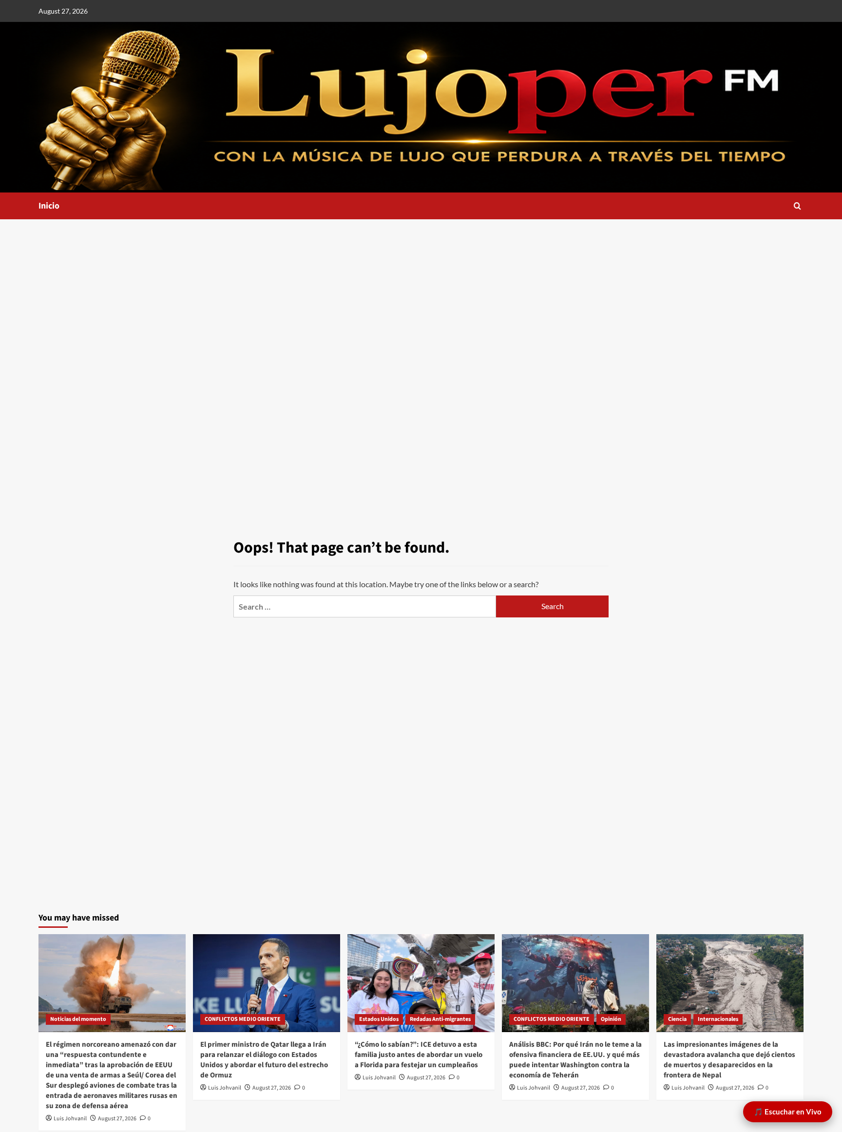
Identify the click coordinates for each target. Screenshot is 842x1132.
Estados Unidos (379, 1019)
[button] (797, 205)
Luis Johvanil (70, 1118)
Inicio (48, 206)
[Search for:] (364, 606)
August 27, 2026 (117, 1118)
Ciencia (677, 1019)
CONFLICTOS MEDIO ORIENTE (243, 1019)
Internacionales (718, 1019)
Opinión (611, 1019)
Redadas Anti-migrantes (440, 1019)
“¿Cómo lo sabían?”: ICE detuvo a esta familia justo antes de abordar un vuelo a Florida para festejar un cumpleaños (418, 1054)
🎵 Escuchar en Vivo (788, 1111)
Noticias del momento (78, 1019)
